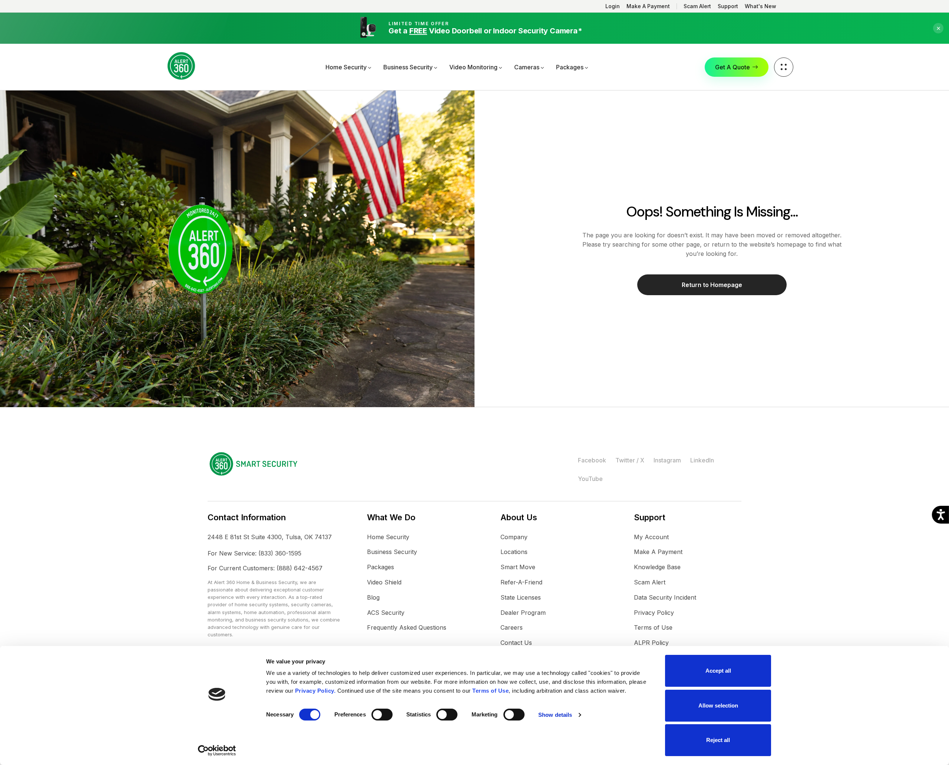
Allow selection (718, 705)
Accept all (718, 670)
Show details (555, 715)
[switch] (382, 715)
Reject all (718, 740)
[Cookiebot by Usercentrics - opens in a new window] (217, 750)
